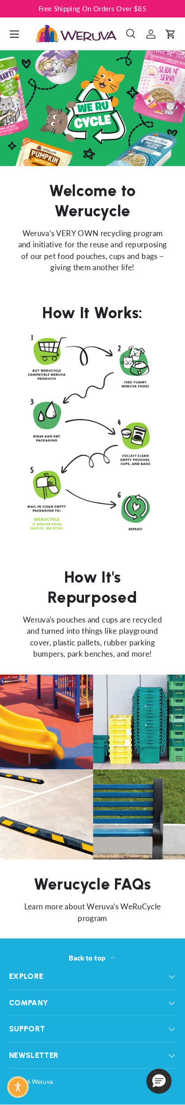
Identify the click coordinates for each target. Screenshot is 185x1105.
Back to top (88, 958)
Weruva (42, 1081)
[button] (171, 34)
